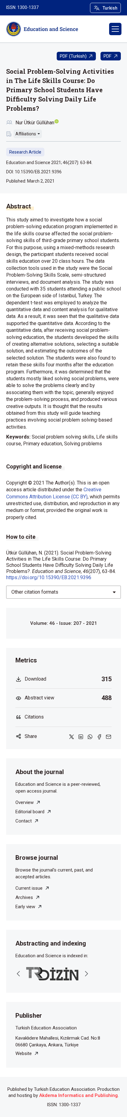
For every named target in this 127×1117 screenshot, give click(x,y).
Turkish (110, 8)
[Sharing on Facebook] (99, 736)
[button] (115, 29)
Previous (18, 973)
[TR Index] (52, 973)
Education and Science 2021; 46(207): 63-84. (49, 162)
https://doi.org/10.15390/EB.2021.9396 (48, 577)
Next (86, 973)
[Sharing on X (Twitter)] (71, 736)
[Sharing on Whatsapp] (90, 736)
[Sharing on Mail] (108, 736)
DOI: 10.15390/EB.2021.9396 (34, 171)
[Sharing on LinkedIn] (81, 736)
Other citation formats (34, 592)
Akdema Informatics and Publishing (78, 1095)
